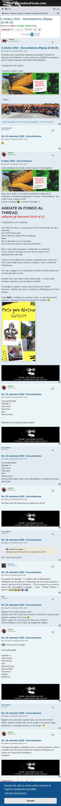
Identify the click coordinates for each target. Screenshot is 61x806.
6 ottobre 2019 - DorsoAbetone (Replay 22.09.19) (27, 20)
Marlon (13, 26)
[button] (38, 34)
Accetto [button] (30, 801)
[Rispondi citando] (53, 42)
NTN (2, 596)
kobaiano (11, 564)
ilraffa (34, 26)
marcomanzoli (6, 128)
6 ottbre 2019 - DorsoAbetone (16, 161)
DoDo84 (28, 26)
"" (33, 122)
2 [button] (35, 34)
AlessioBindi (6, 447)
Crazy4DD (20, 26)
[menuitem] (8, 9)
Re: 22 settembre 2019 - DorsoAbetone (21, 136)
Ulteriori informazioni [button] (16, 793)
